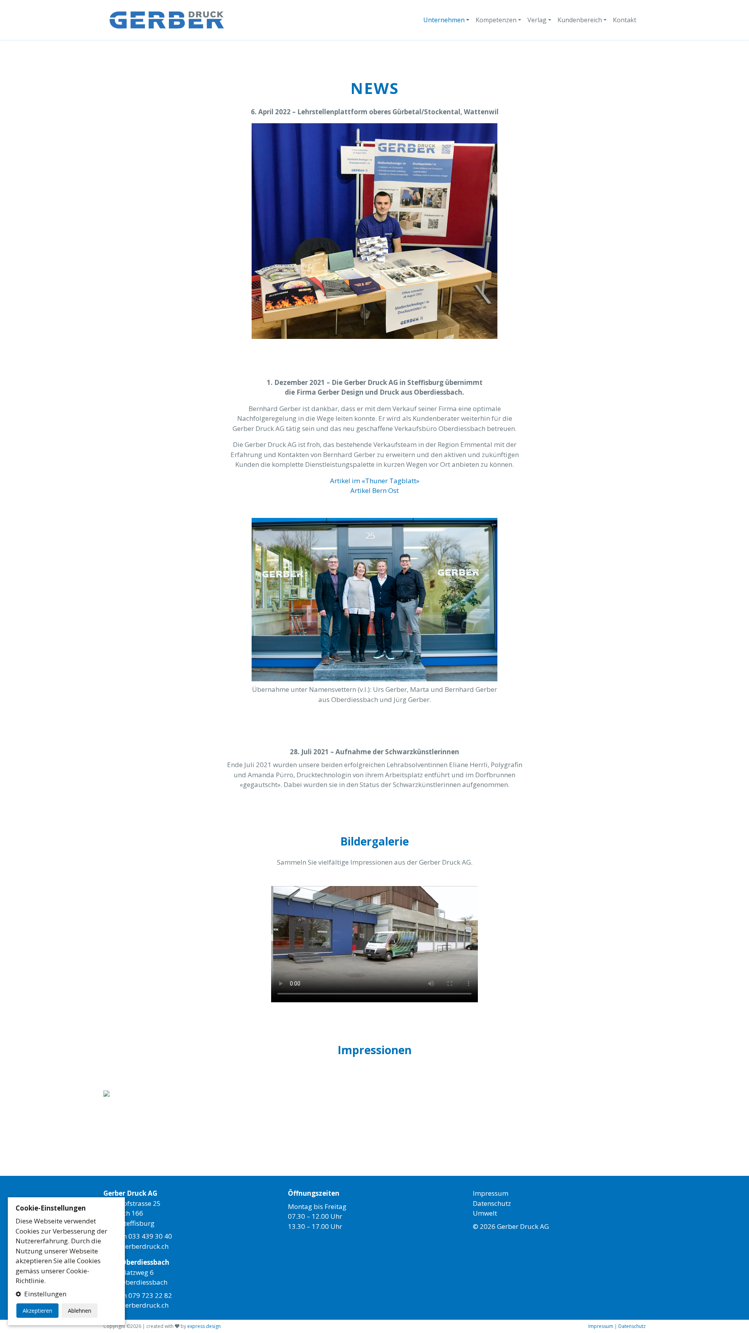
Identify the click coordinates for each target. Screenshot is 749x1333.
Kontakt (624, 20)
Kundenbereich (579, 20)
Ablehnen (79, 1310)
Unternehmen (444, 20)
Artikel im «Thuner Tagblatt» (374, 480)
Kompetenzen (496, 20)
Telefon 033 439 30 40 (137, 1236)
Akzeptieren (37, 1310)
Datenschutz (492, 1203)
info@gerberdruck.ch (136, 1246)
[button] (66, 1294)
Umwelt (485, 1213)
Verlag (537, 20)
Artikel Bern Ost (374, 490)
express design (204, 1326)
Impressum (490, 1193)
